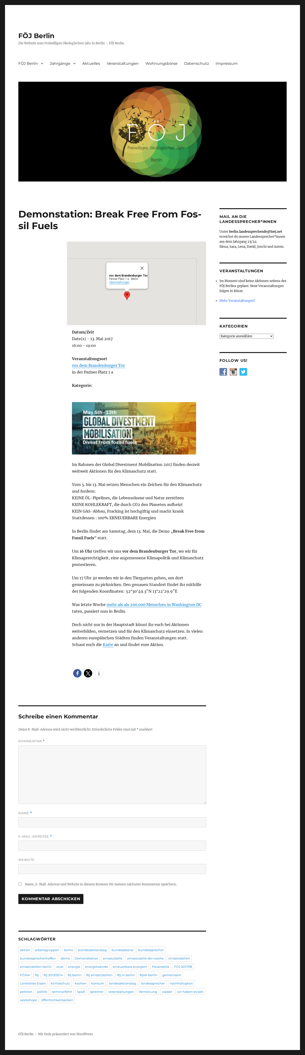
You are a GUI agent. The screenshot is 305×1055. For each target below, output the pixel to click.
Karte (108, 644)
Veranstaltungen (123, 63)
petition (26, 992)
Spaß (81, 992)
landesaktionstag (122, 983)
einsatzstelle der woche (145, 958)
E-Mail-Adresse (35, 836)
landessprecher (153, 983)
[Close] (142, 268)
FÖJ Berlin (36, 36)
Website (26, 860)
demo (65, 958)
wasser (167, 992)
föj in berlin (126, 975)
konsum (97, 983)
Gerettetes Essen (33, 983)
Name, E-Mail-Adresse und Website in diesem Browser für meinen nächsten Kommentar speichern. (101, 884)
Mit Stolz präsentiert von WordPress (65, 1034)
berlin (68, 950)
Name (25, 813)
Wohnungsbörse (161, 63)
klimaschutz (60, 983)
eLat (59, 967)
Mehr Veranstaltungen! (237, 301)
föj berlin (74, 975)
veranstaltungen (121, 992)
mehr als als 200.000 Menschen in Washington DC (154, 604)
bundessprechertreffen (38, 958)
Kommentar (31, 741)
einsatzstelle (112, 958)
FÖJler (25, 975)
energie (74, 967)
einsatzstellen (179, 958)
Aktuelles (91, 63)
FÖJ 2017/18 (183, 967)
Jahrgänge (60, 63)
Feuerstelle (160, 967)
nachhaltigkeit (181, 983)
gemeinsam (171, 975)
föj (37, 975)
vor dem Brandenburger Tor (98, 365)
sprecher (96, 992)
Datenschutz (196, 63)
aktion (25, 950)
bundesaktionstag (92, 950)
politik (42, 992)
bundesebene (122, 950)
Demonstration (86, 958)
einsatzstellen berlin (36, 967)
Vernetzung (148, 992)
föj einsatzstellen (99, 975)
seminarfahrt (62, 992)
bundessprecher (151, 950)
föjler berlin (149, 975)
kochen (80, 983)
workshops (28, 1000)
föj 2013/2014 (53, 975)
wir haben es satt (190, 992)
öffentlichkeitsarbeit (57, 1000)
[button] (77, 673)
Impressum (227, 63)
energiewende (96, 967)
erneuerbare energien (130, 967)
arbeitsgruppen (47, 950)
